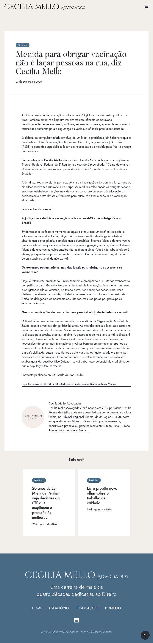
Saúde (85, 384)
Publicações (87, 608)
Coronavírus (35, 384)
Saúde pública (98, 384)
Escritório (59, 608)
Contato (113, 608)
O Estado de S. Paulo (68, 384)
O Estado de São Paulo (67, 375)
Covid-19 (49, 384)
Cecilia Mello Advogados (65, 404)
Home (37, 608)
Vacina (112, 384)
